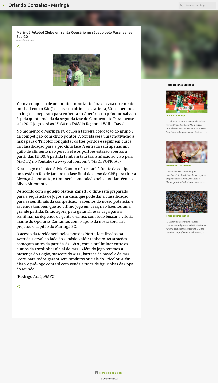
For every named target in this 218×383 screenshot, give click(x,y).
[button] (18, 46)
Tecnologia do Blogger (110, 372)
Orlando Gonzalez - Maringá (38, 5)
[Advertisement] (77, 343)
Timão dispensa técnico (177, 216)
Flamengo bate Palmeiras (178, 166)
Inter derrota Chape (175, 115)
